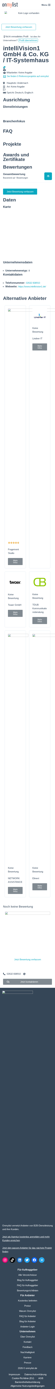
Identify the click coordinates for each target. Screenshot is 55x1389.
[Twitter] (27, 1260)
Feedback (28, 1347)
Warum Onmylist (27, 1311)
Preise (27, 1305)
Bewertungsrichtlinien (27, 1290)
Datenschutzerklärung (35, 1374)
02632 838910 (33, 283)
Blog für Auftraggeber (27, 1280)
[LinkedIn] (19, 1260)
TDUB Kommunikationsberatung (39, 608)
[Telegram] (41, 1260)
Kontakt (27, 1342)
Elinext (35, 878)
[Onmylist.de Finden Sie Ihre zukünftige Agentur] (10, 5)
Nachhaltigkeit (27, 1352)
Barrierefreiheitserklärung (27, 1382)
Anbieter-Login (27, 1326)
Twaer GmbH (14, 605)
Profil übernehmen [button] (28, 40)
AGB (40, 1378)
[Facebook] (34, 1260)
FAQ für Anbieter (27, 1316)
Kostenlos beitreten (27, 1300)
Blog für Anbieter (27, 1321)
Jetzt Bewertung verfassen (27, 959)
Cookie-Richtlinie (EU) (23, 1378)
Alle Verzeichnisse (27, 1275)
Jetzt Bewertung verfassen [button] (18, 27)
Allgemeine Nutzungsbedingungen (27, 1386)
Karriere (27, 1357)
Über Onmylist (27, 1336)
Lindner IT (37, 338)
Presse (27, 1362)
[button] (15, 561)
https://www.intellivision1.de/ (32, 286)
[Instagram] (5, 1260)
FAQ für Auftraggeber (27, 1285)
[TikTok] (12, 1260)
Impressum (14, 1374)
